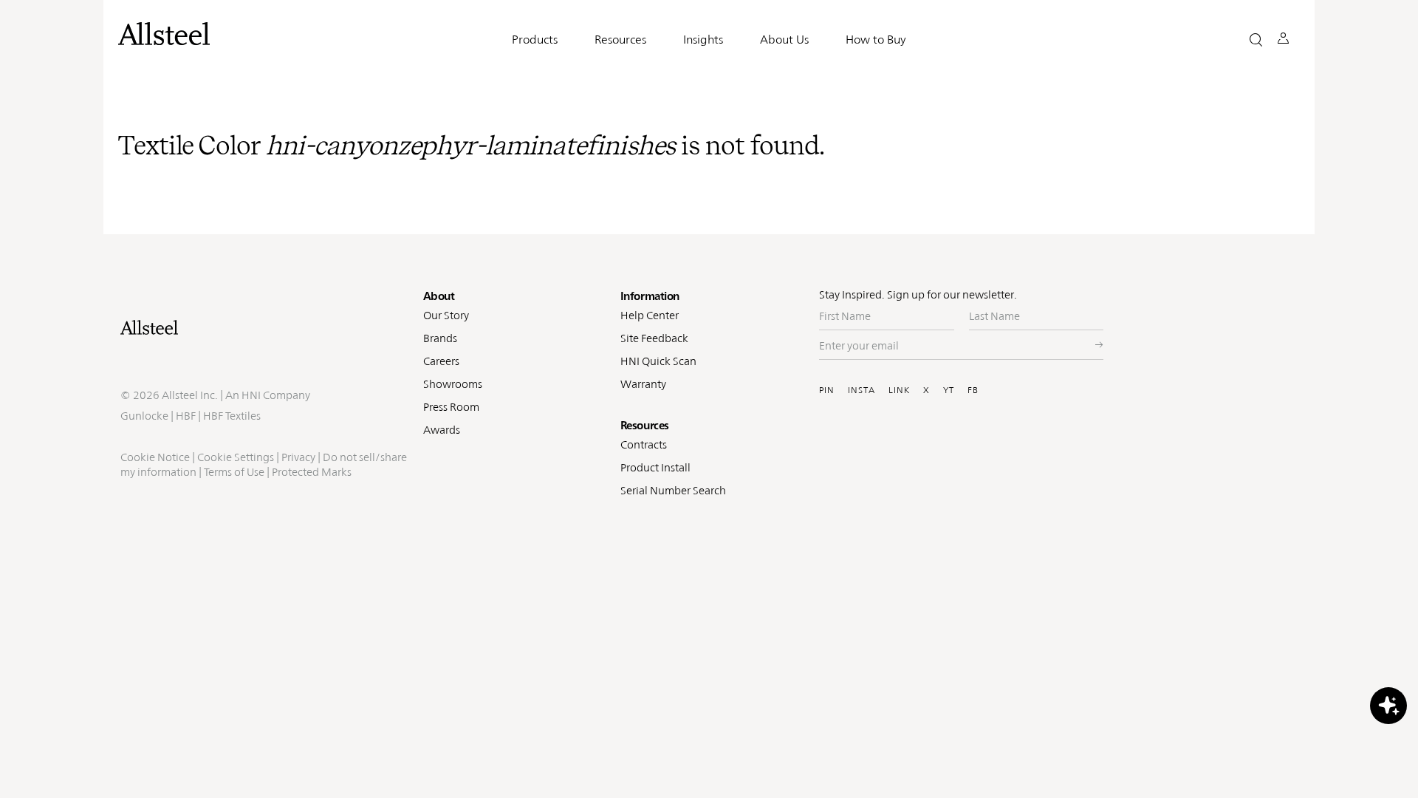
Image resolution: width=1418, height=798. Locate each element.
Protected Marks (312, 472)
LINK (899, 390)
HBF (186, 415)
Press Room (451, 406)
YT (948, 390)
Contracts (643, 444)
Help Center (649, 315)
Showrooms (452, 384)
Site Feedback (654, 338)
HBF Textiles (232, 415)
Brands (440, 338)
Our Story (446, 315)
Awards (441, 429)
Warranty (643, 384)
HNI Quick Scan (658, 361)
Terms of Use (234, 472)
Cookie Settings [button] (235, 457)
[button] (1256, 39)
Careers (441, 361)
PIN (827, 390)
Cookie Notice (155, 457)
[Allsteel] (164, 33)
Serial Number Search (673, 490)
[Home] (264, 327)
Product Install (655, 467)
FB (973, 390)
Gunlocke (144, 415)
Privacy (298, 457)
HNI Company (276, 395)
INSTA (861, 390)
